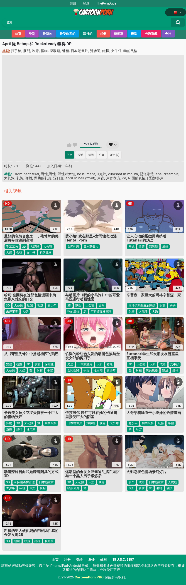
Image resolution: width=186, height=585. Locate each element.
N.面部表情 (136, 178)
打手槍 (16, 51)
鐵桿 (105, 51)
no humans (86, 174)
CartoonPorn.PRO (89, 577)
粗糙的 (49, 541)
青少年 (52, 305)
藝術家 (118, 33)
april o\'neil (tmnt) (80, 178)
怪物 (44, 51)
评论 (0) (114, 155)
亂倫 (161, 423)
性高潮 (98, 370)
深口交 (58, 178)
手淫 (50, 370)
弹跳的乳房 (42, 178)
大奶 (9, 252)
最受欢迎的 (68, 33)
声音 (100, 178)
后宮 (139, 429)
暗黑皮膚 (73, 488)
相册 (103, 33)
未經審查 (12, 311)
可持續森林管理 (101, 311)
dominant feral (27, 174)
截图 (91, 155)
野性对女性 (66, 174)
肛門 (26, 51)
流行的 (88, 33)
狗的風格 (130, 51)
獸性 (78, 305)
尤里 (70, 364)
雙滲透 (95, 51)
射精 (65, 51)
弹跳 (28, 178)
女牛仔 (116, 51)
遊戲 (9, 429)
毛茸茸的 (12, 246)
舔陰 (110, 364)
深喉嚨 (55, 51)
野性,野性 (48, 174)
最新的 (47, 33)
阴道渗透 (147, 174)
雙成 (132, 246)
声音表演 (113, 178)
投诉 (80, 155)
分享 (101, 155)
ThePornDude (106, 3)
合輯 (19, 252)
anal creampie (167, 174)
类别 (32, 33)
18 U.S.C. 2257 (123, 559)
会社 (168, 33)
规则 (103, 559)
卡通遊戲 (151, 33)
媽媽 (173, 305)
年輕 (171, 423)
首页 (18, 33)
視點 (40, 305)
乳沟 (20, 178)
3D (24, 246)
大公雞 (47, 246)
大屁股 (34, 246)
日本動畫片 (79, 51)
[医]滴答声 (155, 178)
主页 (55, 559)
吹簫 (35, 51)
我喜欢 (69, 145)
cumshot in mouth (123, 174)
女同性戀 (73, 246)
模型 (134, 33)
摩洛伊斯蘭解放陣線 (142, 305)
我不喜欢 (75, 145)
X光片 (101, 174)
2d (124, 178)
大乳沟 (9, 178)
